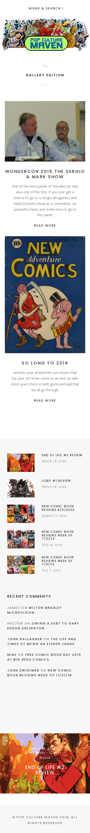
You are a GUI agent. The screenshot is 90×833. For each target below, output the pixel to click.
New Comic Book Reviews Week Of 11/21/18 (39, 672)
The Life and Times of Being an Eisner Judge (41, 641)
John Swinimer (23, 670)
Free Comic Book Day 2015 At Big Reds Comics (44, 657)
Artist (49, 131)
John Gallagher (24, 639)
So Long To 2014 (45, 363)
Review (45, 758)
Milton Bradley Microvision (34, 610)
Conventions (45, 136)
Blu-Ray (52, 295)
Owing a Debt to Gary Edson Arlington (43, 626)
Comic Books (35, 753)
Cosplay (45, 300)
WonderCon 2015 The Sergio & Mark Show (45, 174)
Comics (63, 131)
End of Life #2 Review (45, 770)
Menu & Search (45, 8)
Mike (12, 654)
